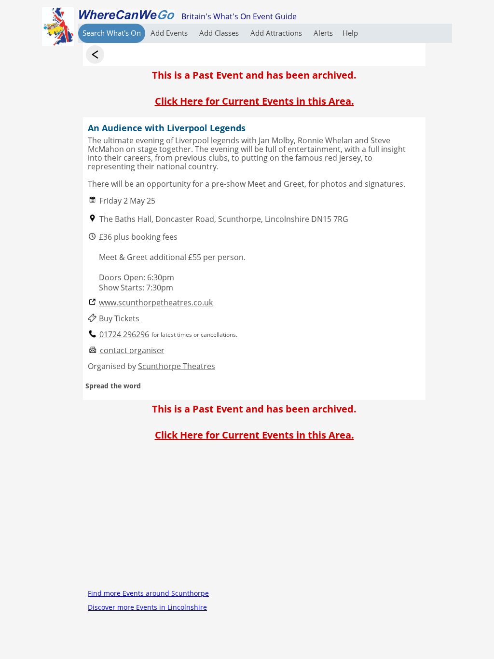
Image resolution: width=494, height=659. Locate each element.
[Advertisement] (254, 518)
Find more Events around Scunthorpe (148, 593)
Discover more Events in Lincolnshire (147, 607)
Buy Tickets (119, 319)
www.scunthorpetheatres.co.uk (156, 303)
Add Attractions (277, 33)
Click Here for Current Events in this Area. (254, 101)
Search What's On (111, 33)
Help (350, 33)
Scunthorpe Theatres (176, 366)
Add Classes (220, 33)
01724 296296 (124, 335)
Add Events (170, 33)
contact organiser (132, 350)
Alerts (323, 33)
